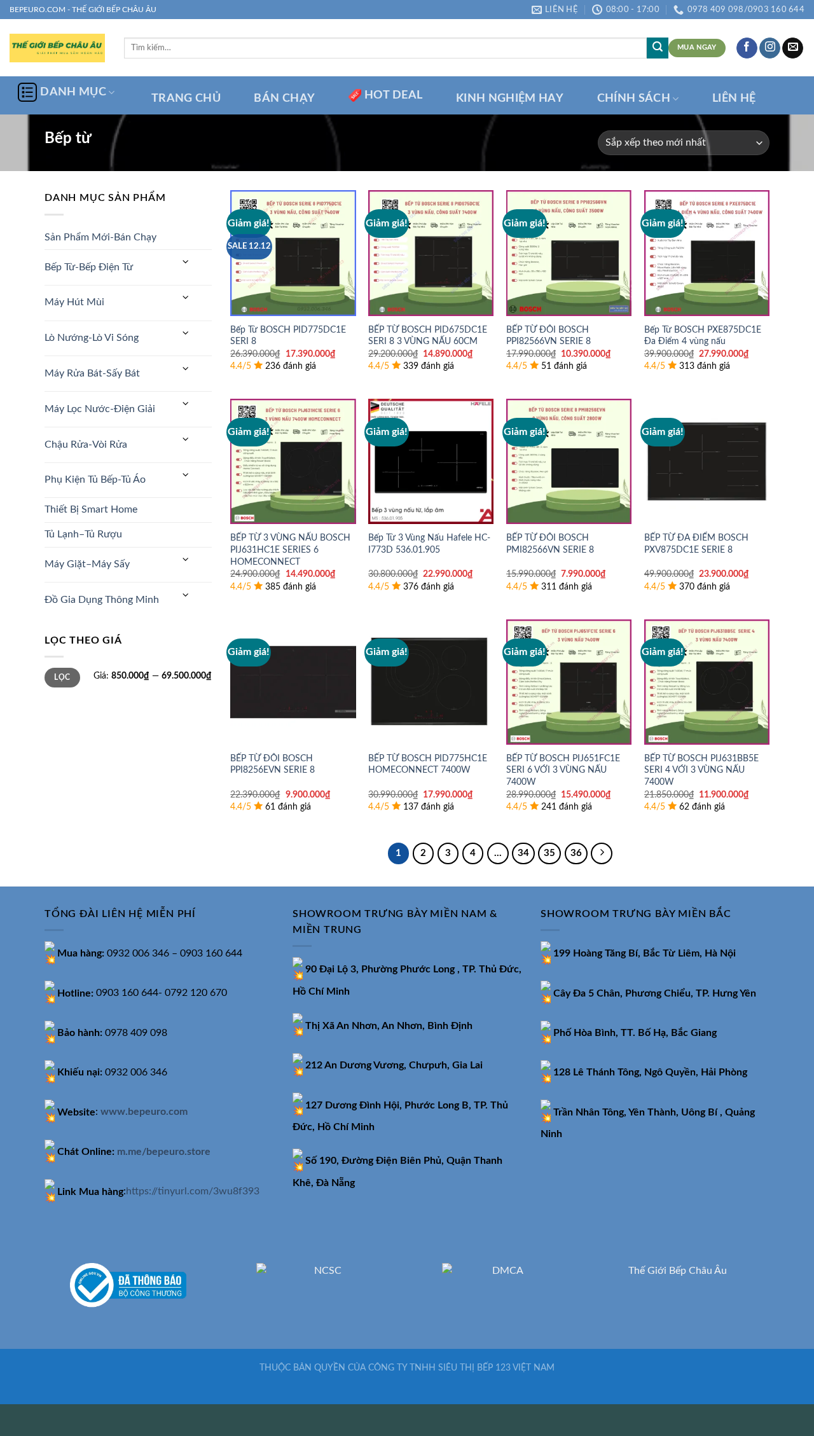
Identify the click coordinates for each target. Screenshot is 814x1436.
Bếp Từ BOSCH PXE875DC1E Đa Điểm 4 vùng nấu (702, 336)
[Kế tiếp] (601, 853)
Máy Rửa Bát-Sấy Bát (92, 373)
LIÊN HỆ (733, 98)
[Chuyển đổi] (186, 262)
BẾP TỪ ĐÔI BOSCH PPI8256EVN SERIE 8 (272, 764)
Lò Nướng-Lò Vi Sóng (92, 338)
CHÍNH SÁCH (634, 98)
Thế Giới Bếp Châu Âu (677, 1271)
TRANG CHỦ (186, 98)
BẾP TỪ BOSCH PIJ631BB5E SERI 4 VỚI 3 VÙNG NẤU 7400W (701, 770)
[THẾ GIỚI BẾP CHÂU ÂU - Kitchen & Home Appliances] (57, 48)
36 (576, 853)
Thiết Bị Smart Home (91, 509)
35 (549, 853)
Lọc (62, 677)
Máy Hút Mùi (74, 302)
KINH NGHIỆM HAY (509, 98)
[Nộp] (657, 48)
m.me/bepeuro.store (163, 1152)
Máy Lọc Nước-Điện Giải (100, 409)
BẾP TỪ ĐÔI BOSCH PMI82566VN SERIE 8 (550, 544)
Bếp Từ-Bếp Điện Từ (89, 267)
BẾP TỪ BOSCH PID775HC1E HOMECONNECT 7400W (427, 764)
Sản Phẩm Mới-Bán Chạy (100, 237)
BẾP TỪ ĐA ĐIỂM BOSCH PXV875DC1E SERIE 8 (696, 544)
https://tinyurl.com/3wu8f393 (192, 1192)
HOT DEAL (393, 95)
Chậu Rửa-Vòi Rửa (86, 444)
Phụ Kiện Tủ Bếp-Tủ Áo (95, 479)
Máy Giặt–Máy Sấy (87, 564)
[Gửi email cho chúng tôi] (792, 48)
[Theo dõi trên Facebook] (746, 48)
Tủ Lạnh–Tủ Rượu (83, 534)
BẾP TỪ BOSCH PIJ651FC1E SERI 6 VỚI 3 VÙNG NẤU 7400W (563, 770)
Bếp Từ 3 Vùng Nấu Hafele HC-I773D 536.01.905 (429, 544)
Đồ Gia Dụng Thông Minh (102, 600)
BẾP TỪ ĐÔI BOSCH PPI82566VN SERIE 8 (548, 336)
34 (523, 853)
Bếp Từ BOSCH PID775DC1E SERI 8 (288, 336)
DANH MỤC (73, 91)
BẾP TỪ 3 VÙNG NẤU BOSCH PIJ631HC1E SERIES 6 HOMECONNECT (290, 549)
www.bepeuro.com (144, 1112)
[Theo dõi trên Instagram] (769, 48)
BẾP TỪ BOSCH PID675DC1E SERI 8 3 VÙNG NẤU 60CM (427, 336)
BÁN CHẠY (284, 98)
